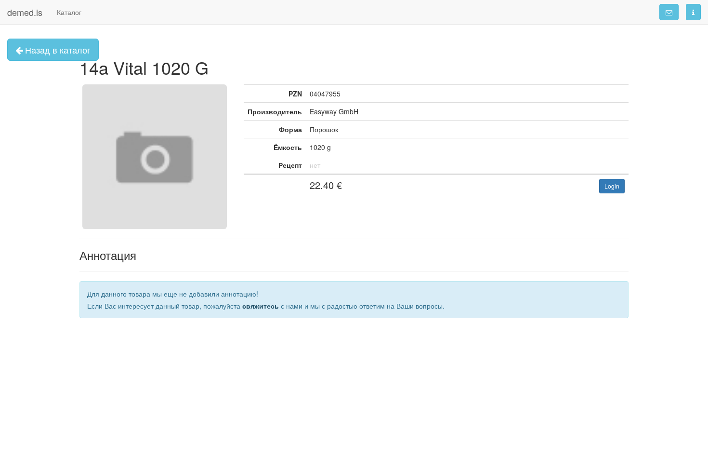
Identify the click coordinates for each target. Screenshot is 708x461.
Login (611, 186)
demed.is (24, 12)
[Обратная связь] (669, 12)
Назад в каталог (57, 49)
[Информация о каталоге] (693, 12)
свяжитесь (260, 306)
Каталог (69, 12)
